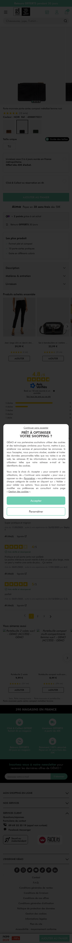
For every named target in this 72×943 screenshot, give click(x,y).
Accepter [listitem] (36, 501)
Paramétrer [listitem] (36, 511)
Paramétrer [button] (29, 478)
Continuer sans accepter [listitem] (36, 427)
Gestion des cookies (18, 491)
